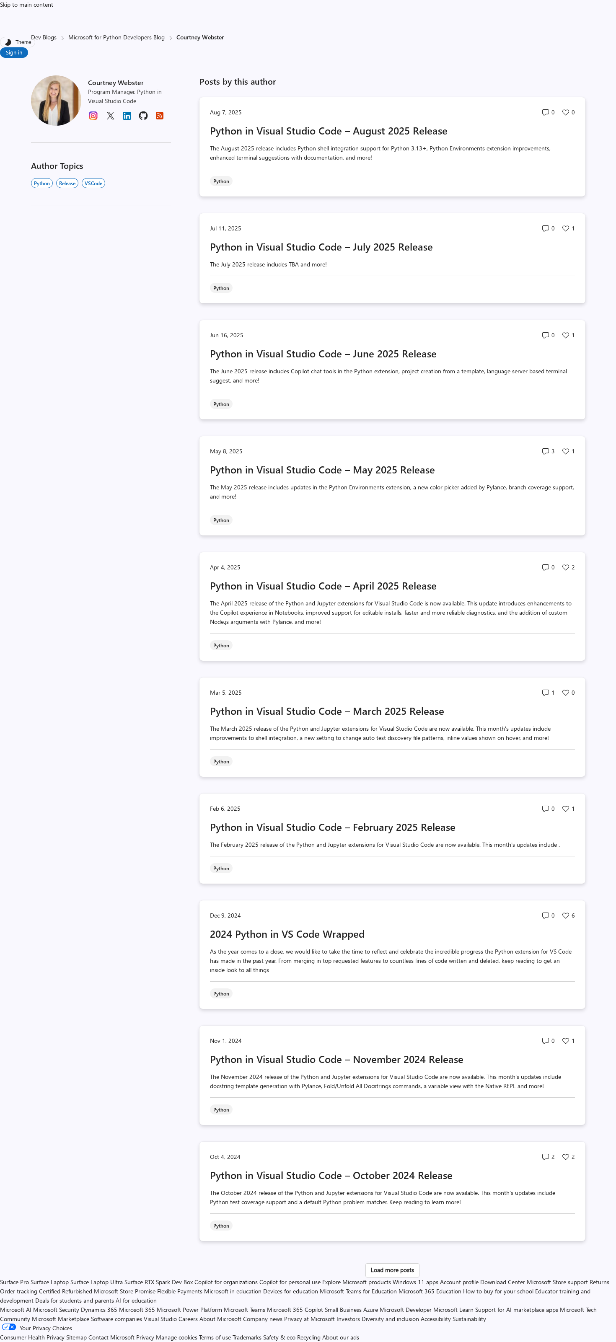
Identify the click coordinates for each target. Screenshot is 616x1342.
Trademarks (247, 1337)
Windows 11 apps (415, 1282)
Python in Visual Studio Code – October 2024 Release (331, 1175)
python (42, 183)
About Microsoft (220, 1319)
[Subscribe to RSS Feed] (160, 118)
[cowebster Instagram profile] (93, 118)
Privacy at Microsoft (309, 1319)
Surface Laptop (50, 1282)
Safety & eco (279, 1337)
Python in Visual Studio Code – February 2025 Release (333, 826)
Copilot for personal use (290, 1282)
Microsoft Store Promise (124, 1291)
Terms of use (215, 1337)
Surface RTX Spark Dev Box (158, 1282)
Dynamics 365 (99, 1310)
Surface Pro (14, 1282)
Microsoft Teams (244, 1310)
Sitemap (76, 1337)
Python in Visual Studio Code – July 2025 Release (321, 246)
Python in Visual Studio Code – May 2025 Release (322, 469)
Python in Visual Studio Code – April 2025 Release (323, 585)
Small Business (343, 1310)
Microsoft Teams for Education (358, 1291)
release (67, 183)
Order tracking (18, 1291)
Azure (370, 1310)
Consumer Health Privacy (32, 1337)
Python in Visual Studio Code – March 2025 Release (327, 710)
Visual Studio (160, 1319)
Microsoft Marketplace (60, 1319)
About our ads (340, 1337)
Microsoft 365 (137, 1310)
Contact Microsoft (111, 1337)
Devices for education (290, 1291)
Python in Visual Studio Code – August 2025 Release (329, 130)
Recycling (309, 1337)
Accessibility (436, 1319)
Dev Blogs (44, 37)
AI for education (136, 1300)
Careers (188, 1319)
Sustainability (469, 1319)
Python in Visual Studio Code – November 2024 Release (336, 1058)
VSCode (93, 183)
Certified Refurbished (65, 1291)
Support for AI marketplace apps (516, 1310)
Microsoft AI (15, 1310)
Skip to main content (26, 4)
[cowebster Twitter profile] (110, 118)
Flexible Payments (179, 1291)
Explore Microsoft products (356, 1282)
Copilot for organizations (226, 1282)
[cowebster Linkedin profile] (127, 119)
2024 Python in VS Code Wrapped (287, 933)
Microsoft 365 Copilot (295, 1310)
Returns (599, 1282)
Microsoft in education (232, 1291)
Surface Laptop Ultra (96, 1282)
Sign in (14, 52)
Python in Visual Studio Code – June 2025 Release (323, 353)
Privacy (146, 1337)
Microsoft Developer (406, 1310)
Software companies (116, 1319)
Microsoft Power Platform (189, 1310)
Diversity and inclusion (390, 1319)
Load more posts (392, 1270)
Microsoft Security (56, 1310)
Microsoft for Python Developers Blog (116, 37)
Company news (262, 1319)
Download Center (502, 1282)
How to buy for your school (498, 1291)
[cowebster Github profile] (143, 118)
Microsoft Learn (453, 1310)
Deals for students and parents (74, 1300)
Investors (348, 1319)
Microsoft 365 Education (430, 1291)
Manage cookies (176, 1337)
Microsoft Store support (557, 1282)
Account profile (459, 1282)
